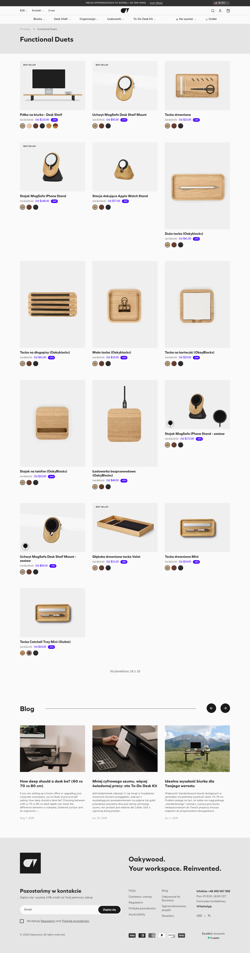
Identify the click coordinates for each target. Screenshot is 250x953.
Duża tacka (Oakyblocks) (184, 233)
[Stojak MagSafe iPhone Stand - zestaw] (197, 404)
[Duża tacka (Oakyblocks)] (197, 185)
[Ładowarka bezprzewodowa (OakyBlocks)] (125, 423)
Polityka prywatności (142, 908)
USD (199, 916)
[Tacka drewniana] (197, 85)
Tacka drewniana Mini (182, 556)
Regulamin (48, 921)
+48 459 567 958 (219, 891)
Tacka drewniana (178, 115)
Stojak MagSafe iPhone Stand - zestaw (195, 433)
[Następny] (225, 708)
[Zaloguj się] (220, 11)
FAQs (132, 890)
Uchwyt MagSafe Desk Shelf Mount (119, 115)
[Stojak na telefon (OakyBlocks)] (52, 423)
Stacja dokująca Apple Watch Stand (120, 196)
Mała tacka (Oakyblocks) (111, 352)
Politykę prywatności (75, 921)
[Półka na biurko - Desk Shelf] (52, 85)
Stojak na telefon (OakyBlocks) (43, 471)
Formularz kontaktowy (211, 901)
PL (209, 916)
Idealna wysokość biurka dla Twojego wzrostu (189, 783)
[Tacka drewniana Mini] (197, 527)
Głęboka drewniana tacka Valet (116, 556)
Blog (165, 890)
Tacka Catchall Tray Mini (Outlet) (45, 642)
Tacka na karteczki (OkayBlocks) (189, 352)
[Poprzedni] (211, 708)
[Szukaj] (213, 11)
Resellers (168, 916)
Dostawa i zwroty (140, 896)
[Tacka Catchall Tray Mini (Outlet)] (52, 612)
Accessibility (137, 914)
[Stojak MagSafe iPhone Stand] (52, 166)
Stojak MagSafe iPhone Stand (43, 196)
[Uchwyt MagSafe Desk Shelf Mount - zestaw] (52, 527)
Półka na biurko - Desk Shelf (41, 115)
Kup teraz (156, 3)
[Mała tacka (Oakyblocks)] (125, 304)
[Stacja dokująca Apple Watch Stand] (125, 166)
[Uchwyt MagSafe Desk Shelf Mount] (125, 85)
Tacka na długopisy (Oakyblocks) (45, 352)
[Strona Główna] (125, 10)
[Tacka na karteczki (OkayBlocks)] (197, 304)
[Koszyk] (228, 11)
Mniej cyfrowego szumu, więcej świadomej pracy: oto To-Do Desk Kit (124, 783)
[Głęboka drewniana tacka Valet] (125, 527)
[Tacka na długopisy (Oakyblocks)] (52, 304)
